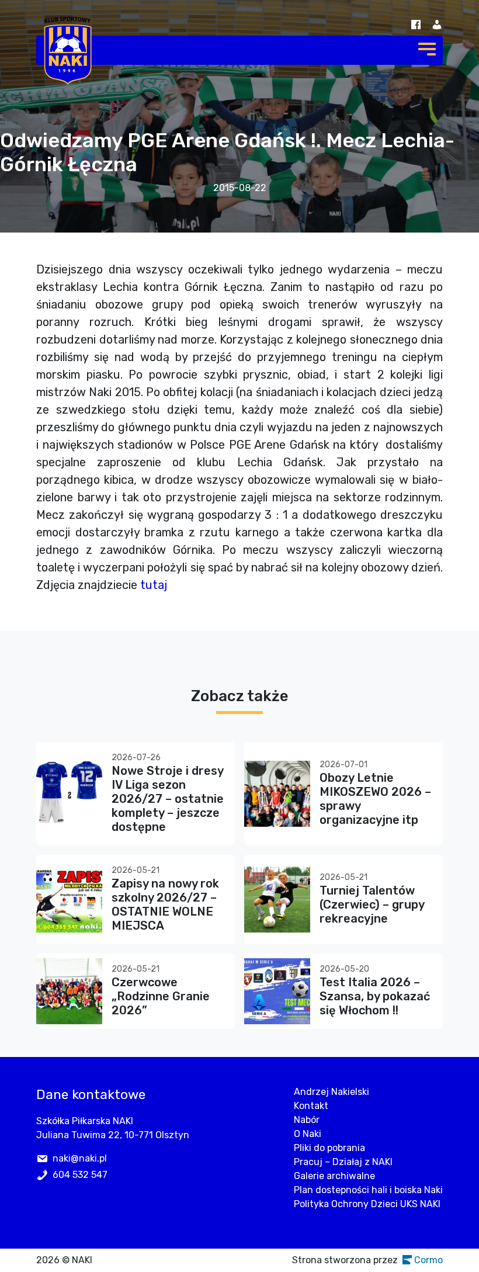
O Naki (307, 1133)
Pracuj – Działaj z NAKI (343, 1161)
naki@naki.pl (80, 1158)
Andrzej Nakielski (331, 1091)
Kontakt (311, 1105)
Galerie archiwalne (334, 1175)
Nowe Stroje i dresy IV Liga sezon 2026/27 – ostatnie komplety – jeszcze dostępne (168, 799)
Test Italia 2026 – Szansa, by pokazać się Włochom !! (375, 996)
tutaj (153, 585)
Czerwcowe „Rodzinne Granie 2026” (161, 996)
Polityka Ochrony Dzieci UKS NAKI (367, 1203)
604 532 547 (80, 1174)
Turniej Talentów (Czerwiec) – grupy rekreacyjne (372, 904)
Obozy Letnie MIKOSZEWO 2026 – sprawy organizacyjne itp (375, 799)
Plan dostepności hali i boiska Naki (368, 1189)
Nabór (307, 1119)
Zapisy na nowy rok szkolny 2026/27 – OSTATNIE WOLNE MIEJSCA (165, 904)
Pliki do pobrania (329, 1147)
